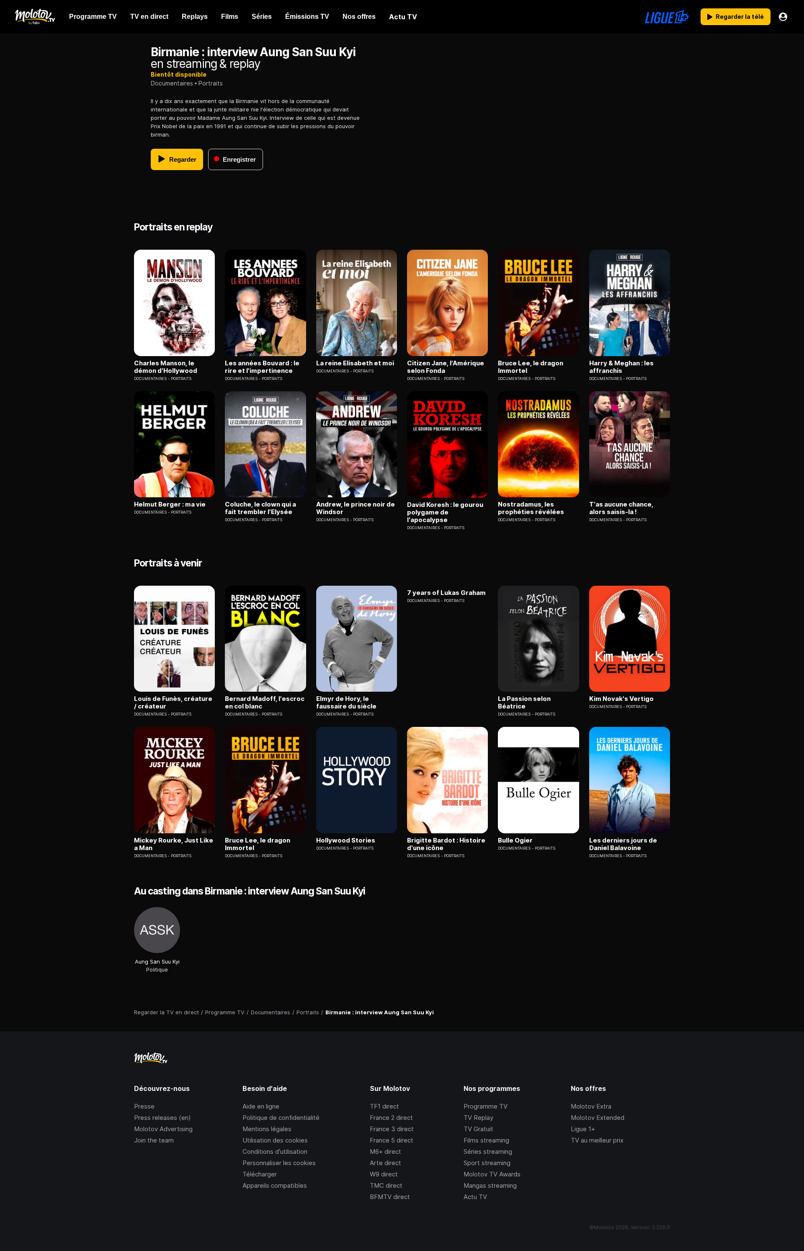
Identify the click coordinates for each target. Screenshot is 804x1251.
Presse (144, 1106)
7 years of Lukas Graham (446, 593)
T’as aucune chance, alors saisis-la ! (621, 508)
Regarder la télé (740, 16)
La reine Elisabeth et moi (355, 363)
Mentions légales (266, 1129)
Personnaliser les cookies (279, 1163)
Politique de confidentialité (281, 1118)
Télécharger (259, 1174)
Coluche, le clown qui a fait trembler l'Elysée (260, 508)
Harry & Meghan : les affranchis (621, 367)
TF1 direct (384, 1106)
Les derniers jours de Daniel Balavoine (623, 844)
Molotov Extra (591, 1106)
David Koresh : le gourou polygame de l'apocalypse (445, 512)
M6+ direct (385, 1151)
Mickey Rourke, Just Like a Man (173, 844)
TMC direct (386, 1185)
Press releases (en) (162, 1118)
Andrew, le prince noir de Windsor (355, 508)
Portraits (210, 83)
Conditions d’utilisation (274, 1151)
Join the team (154, 1140)
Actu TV (475, 1197)
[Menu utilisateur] (783, 17)
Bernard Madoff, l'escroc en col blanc (264, 702)
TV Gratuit (478, 1129)
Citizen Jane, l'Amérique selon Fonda (445, 367)
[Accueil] (34, 16)
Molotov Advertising (163, 1129)
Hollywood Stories (345, 840)
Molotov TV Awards (492, 1174)
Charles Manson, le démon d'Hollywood (165, 367)
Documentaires (172, 83)
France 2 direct (391, 1118)
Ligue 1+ (583, 1129)
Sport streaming (487, 1163)
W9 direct (384, 1174)
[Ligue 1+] (667, 17)
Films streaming (486, 1140)
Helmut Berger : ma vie (170, 504)
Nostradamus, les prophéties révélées (531, 508)
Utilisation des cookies (275, 1140)
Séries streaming (488, 1151)
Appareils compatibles (274, 1185)
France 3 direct (392, 1129)
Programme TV (486, 1106)
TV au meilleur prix (597, 1140)
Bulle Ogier (515, 840)
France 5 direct (391, 1140)
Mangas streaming (490, 1185)
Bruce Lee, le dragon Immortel (530, 367)
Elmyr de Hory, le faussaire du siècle (346, 702)
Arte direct (385, 1163)
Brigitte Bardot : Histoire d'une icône (446, 844)
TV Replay (478, 1118)
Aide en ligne (260, 1106)
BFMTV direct (390, 1197)
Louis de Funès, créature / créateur (173, 702)
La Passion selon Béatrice (524, 702)
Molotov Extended (597, 1118)
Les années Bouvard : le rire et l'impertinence (262, 367)
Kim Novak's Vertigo (621, 699)
